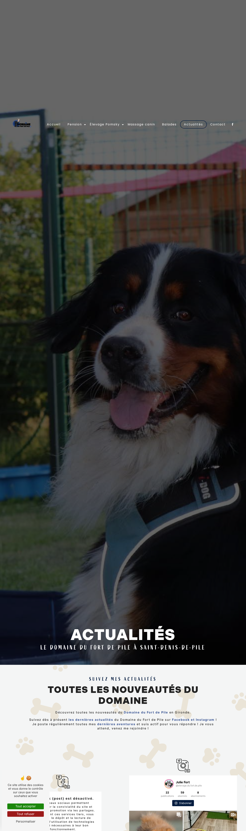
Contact (218, 124)
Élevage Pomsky (105, 124)
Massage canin (141, 124)
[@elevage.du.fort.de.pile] (169, 784)
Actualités (193, 124)
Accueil (54, 124)
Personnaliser (25, 821)
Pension (74, 124)
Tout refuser (25, 814)
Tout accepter (25, 806)
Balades (169, 124)
